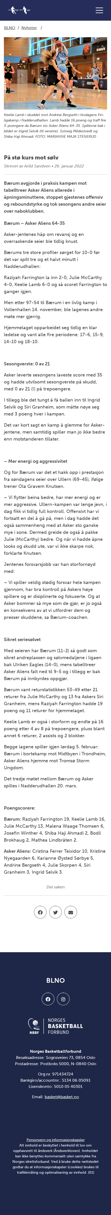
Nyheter (29, 27)
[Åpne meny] (100, 10)
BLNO (9, 27)
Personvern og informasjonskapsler (56, 1140)
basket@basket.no (62, 1096)
